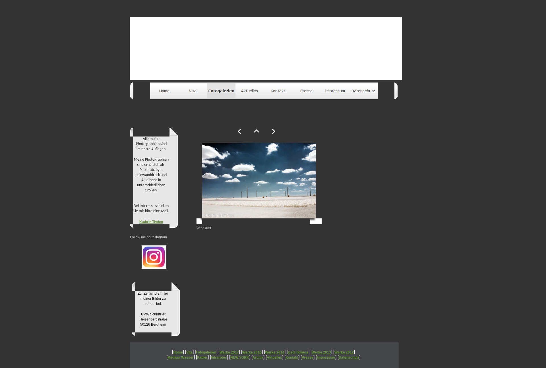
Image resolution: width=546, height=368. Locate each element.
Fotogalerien (206, 352)
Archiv (258, 357)
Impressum (326, 357)
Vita (189, 352)
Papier (202, 357)
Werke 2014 (274, 352)
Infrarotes (219, 357)
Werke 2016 (252, 352)
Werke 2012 (344, 352)
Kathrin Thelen (151, 222)
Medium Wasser (180, 357)
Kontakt (292, 357)
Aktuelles (274, 357)
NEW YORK (239, 357)
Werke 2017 (229, 352)
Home (178, 352)
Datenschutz (349, 357)
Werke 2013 (321, 352)
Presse (307, 357)
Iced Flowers (298, 352)
